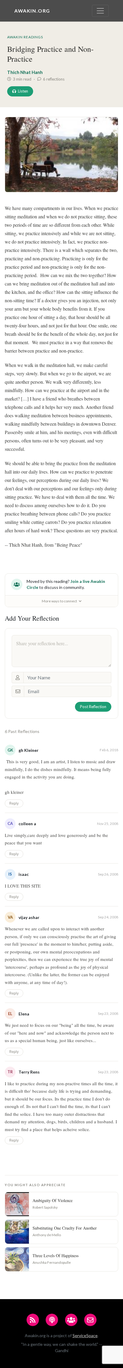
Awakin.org (32, 10)
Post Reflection (93, 706)
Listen (23, 91)
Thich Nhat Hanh (25, 72)
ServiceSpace (85, 1335)
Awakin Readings (25, 37)
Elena (24, 1013)
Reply (14, 803)
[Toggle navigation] (100, 11)
